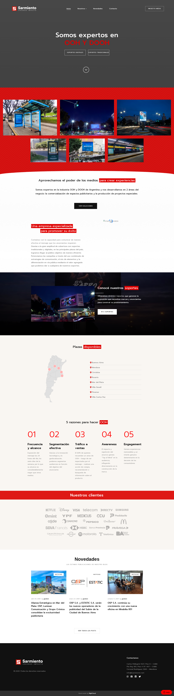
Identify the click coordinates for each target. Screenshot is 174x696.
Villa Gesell (96, 387)
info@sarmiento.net (135, 673)
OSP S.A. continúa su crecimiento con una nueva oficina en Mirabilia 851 (122, 606)
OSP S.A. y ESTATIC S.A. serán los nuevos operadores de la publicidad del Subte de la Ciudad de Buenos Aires (85, 607)
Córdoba (96, 372)
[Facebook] (131, 676)
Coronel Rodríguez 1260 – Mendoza (142, 669)
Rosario (95, 377)
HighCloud (92, 693)
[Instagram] (127, 676)
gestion (46, 599)
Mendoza (96, 367)
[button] (75, 52)
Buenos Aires (98, 362)
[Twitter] (140, 676)
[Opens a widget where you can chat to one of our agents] (166, 692)
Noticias (58, 574)
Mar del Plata (98, 382)
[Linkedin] (135, 676)
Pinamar (95, 392)
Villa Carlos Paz (98, 397)
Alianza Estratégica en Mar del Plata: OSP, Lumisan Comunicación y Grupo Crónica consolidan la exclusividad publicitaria (48, 609)
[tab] (115, 362)
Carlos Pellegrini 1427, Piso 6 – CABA (142, 664)
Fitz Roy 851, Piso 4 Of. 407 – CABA (142, 666)
